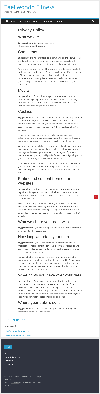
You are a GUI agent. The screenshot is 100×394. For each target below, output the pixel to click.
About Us (59, 21)
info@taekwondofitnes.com (17, 331)
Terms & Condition (12, 357)
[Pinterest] (96, 197)
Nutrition (47, 21)
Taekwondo (24, 21)
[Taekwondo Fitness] (7, 21)
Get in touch (15, 320)
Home (13, 21)
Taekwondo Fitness (29, 7)
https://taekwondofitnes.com (17, 335)
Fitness (36, 21)
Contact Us (8, 364)
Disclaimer (8, 361)
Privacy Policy (9, 353)
